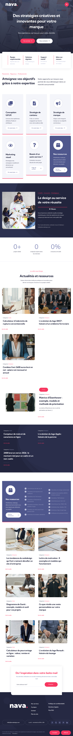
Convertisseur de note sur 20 (34, 488)
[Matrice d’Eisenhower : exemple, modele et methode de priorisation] (20, 394)
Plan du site (34, 714)
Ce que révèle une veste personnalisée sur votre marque (50, 607)
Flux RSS (51, 710)
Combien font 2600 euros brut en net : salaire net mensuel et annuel (18, 370)
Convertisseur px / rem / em (58, 501)
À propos (34, 707)
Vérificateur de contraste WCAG (59, 513)
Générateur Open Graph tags (58, 510)
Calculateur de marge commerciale (60, 490)
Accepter (54, 732)
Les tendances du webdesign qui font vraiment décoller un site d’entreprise (19, 561)
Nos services (35, 704)
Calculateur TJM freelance (57, 498)
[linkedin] (67, 722)
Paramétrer (14, 733)
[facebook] (52, 722)
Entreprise (47, 317)
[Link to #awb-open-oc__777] (67, 4)
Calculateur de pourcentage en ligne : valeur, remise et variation (19, 653)
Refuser (66, 732)
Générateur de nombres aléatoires (36, 514)
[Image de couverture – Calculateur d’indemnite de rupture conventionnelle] (18, 288)
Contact (33, 710)
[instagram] (59, 722)
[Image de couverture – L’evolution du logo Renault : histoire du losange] (52, 621)
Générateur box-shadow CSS (58, 507)
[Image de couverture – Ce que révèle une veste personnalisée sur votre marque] (52, 574)
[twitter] (55, 722)
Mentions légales (53, 707)
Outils (9, 317)
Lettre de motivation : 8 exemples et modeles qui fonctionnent (50, 561)
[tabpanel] (52, 215)
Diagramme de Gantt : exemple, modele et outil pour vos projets (17, 607)
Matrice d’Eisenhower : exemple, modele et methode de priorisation (51, 400)
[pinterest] (63, 722)
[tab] (52, 209)
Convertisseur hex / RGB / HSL (59, 504)
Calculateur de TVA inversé (34, 496)
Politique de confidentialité (56, 703)
